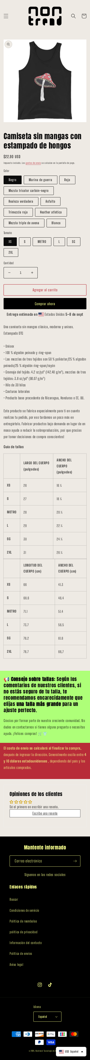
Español (42, 1017)
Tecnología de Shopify (52, 1051)
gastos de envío (33, 162)
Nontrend (39, 1051)
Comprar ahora (45, 304)
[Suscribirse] (75, 861)
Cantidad (8, 263)
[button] (6, 16)
